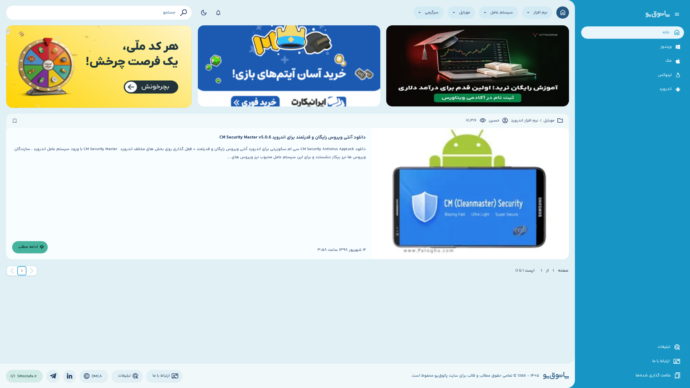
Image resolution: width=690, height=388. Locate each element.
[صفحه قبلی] (31, 270)
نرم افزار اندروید (524, 121)
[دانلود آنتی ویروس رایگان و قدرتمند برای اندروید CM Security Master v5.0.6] (470, 193)
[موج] (477, 66)
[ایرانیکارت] (289, 66)
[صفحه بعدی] (12, 270)
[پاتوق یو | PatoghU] (658, 14)
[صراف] (99, 66)
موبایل (548, 121)
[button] (21, 270)
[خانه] (562, 12)
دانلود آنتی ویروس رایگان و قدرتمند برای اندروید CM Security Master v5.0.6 (292, 137)
